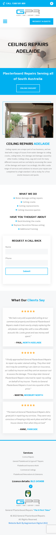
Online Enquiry (28, 88)
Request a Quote (41, 21)
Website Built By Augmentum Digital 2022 (28, 523)
